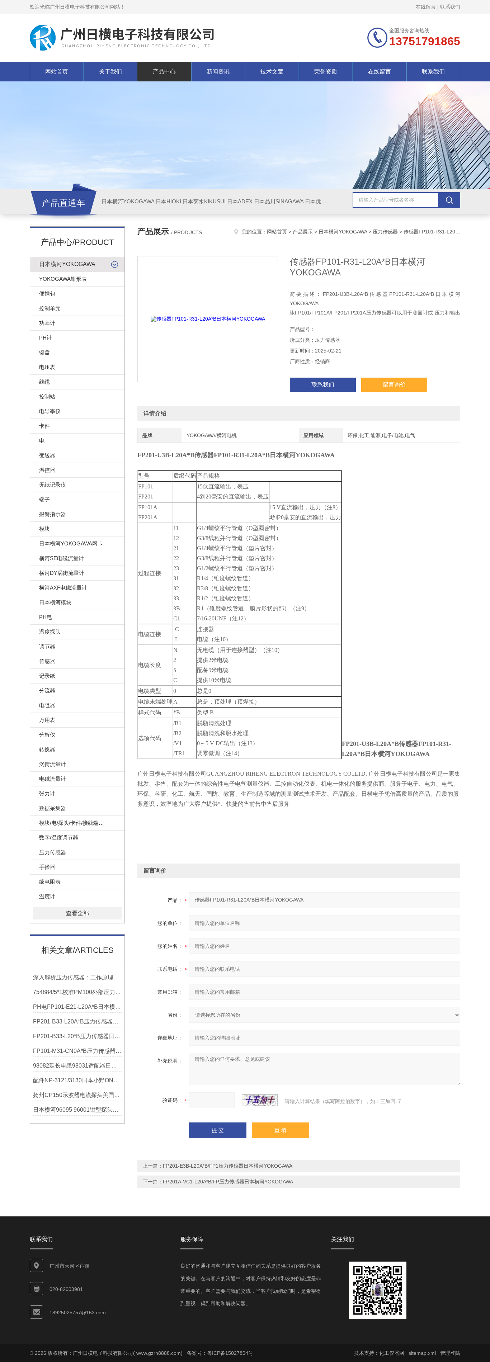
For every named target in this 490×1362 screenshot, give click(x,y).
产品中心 (164, 71)
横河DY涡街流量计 (61, 573)
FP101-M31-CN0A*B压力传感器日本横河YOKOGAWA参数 (77, 1051)
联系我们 (450, 7)
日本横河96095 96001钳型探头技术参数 (77, 1110)
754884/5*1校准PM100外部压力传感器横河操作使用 (77, 992)
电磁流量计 (52, 779)
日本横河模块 (55, 602)
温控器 (47, 470)
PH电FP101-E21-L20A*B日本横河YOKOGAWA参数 (77, 1007)
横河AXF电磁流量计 (63, 588)
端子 (44, 499)
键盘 (44, 352)
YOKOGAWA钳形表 (63, 279)
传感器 (47, 661)
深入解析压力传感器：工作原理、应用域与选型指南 (77, 977)
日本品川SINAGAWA (278, 201)
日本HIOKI (168, 201)
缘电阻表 (50, 882)
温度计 (47, 896)
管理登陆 (450, 1353)
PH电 (45, 617)
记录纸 (47, 676)
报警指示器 (52, 514)
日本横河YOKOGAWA (128, 201)
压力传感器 (52, 852)
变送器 (47, 455)
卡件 (44, 426)
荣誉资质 (325, 71)
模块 (44, 529)
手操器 (47, 867)
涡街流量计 (52, 764)
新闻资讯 (218, 71)
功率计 (47, 323)
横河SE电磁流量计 (61, 558)
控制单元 (50, 308)
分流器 (47, 690)
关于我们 (110, 71)
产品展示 (303, 232)
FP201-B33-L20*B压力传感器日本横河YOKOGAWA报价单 (77, 1036)
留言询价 (394, 385)
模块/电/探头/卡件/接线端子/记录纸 (80, 823)
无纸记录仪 (52, 485)
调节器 (47, 646)
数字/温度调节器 (58, 837)
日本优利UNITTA (325, 201)
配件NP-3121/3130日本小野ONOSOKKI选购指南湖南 (77, 1080)
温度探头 (50, 632)
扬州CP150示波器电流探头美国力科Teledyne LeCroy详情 (77, 1095)
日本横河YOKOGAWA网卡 (71, 543)
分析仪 (47, 735)
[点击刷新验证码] (260, 1100)
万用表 (47, 720)
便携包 (47, 293)
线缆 (44, 382)
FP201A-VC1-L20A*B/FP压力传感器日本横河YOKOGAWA (228, 1181)
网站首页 (56, 71)
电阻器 (47, 705)
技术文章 (271, 71)
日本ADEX (240, 201)
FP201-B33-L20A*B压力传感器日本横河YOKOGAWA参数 (77, 1021)
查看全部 (77, 913)
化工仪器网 (391, 1353)
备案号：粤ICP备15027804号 (220, 1353)
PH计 (45, 338)
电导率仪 (50, 411)
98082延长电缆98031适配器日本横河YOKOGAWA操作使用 (77, 1066)
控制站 (47, 396)
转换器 (47, 749)
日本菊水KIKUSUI (204, 201)
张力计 (47, 793)
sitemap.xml (422, 1353)
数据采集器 (52, 808)
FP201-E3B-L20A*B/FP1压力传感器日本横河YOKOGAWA (227, 1166)
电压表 (47, 367)
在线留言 (426, 7)
